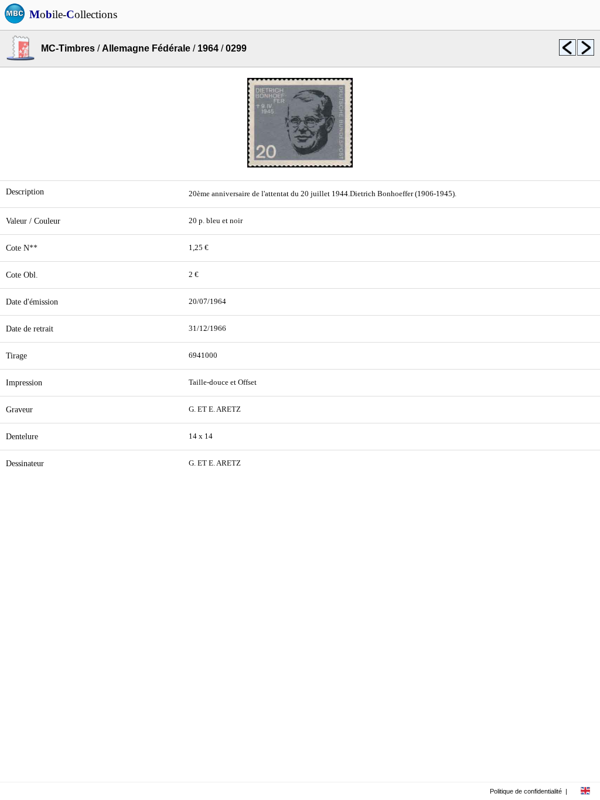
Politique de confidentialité (526, 791)
